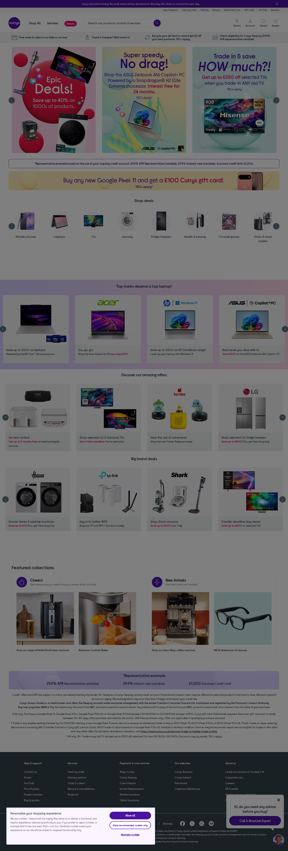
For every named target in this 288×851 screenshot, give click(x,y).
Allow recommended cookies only (130, 825)
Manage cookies (130, 834)
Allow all (130, 815)
